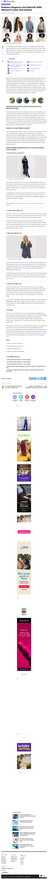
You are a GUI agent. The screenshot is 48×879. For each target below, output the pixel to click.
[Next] (43, 101)
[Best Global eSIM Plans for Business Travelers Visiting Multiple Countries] (15, 816)
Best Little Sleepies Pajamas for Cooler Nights (18, 361)
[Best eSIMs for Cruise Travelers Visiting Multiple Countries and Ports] (15, 828)
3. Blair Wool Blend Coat (34, 68)
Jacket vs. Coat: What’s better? (36, 62)
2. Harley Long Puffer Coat (15, 68)
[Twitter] (21, 398)
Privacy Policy (20, 876)
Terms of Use (27, 876)
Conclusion (31, 70)
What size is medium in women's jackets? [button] (16, 351)
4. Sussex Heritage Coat (15, 70)
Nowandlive (36, 335)
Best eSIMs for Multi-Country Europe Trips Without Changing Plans (27, 840)
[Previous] (10, 101)
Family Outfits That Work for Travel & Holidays (19, 359)
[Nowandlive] (9, 1)
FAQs (11, 73)
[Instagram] (33, 398)
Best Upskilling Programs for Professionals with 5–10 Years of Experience (27, 846)
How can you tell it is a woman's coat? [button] (15, 343)
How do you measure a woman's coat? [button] (15, 346)
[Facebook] (15, 398)
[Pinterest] (27, 398)
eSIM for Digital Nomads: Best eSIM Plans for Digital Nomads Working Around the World (27, 834)
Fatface (8, 4)
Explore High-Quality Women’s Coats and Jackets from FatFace (16, 65)
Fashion (3, 4)
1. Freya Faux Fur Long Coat (35, 65)
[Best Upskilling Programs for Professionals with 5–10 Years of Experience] (15, 846)
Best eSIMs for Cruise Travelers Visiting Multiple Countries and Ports (27, 828)
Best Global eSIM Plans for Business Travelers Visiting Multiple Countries (27, 816)
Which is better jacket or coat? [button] (14, 348)
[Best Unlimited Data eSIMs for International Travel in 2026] (15, 822)
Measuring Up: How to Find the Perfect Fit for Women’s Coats (15, 62)
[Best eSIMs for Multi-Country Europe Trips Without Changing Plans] (15, 840)
